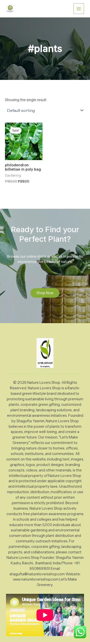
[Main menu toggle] (79, 8)
